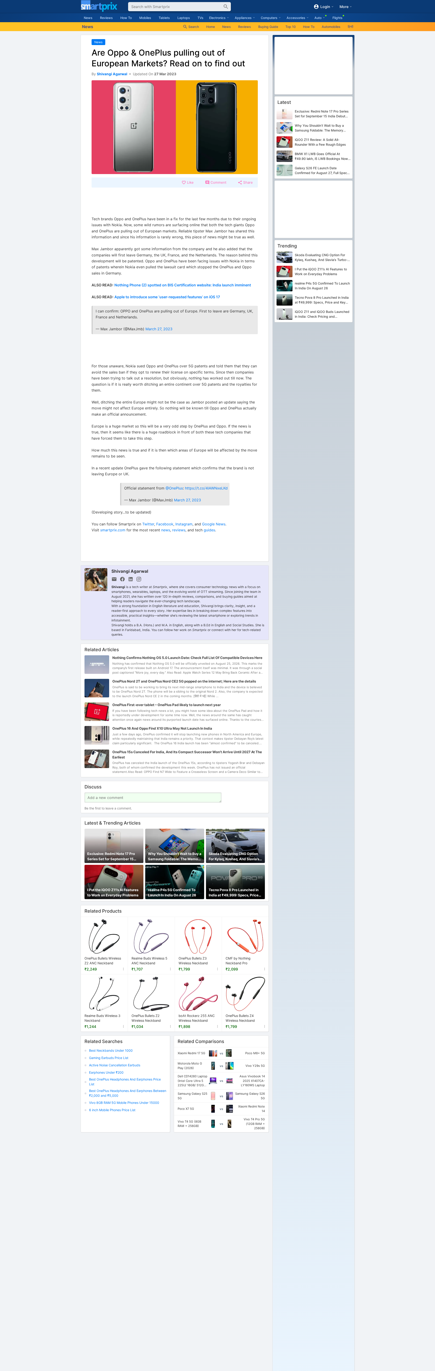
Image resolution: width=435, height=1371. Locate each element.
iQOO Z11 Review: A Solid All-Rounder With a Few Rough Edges (320, 142)
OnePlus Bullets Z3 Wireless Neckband (193, 960)
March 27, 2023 (158, 329)
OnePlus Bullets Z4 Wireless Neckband (240, 1018)
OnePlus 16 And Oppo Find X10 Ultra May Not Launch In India (162, 728)
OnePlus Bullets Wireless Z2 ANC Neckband (102, 960)
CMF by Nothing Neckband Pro (238, 960)
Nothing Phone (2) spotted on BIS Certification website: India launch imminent (182, 285)
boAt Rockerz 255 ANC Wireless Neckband (197, 1018)
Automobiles (331, 27)
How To (126, 18)
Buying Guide (268, 27)
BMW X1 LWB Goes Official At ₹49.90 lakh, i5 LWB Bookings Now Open (321, 156)
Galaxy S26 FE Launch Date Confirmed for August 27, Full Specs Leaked (322, 170)
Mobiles (145, 18)
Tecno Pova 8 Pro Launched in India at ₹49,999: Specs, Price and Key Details (233, 893)
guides (209, 530)
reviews (178, 530)
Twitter (148, 524)
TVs (200, 18)
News (88, 18)
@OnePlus (174, 488)
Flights (337, 18)
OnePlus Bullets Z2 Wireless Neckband (146, 1018)
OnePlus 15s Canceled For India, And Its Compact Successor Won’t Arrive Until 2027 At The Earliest (187, 755)
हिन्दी (350, 27)
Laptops (183, 18)
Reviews (106, 18)
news (165, 530)
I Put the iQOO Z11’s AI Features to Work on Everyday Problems (112, 892)
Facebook (164, 524)
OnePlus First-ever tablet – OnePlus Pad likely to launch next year (166, 705)
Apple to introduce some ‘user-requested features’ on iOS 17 (167, 297)
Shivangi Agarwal (129, 571)
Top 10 (290, 27)
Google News (213, 524)
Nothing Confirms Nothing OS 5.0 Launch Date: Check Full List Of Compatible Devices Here (187, 658)
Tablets (164, 18)
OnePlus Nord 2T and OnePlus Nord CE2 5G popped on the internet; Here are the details (184, 681)
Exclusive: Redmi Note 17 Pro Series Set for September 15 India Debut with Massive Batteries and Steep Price (111, 857)
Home (210, 27)
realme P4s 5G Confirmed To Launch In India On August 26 (172, 892)
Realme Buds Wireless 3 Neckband (102, 1018)
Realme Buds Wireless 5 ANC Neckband (149, 960)
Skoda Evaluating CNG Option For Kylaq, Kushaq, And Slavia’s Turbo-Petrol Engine (234, 857)
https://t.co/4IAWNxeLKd (206, 488)
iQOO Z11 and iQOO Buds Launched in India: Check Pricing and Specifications (322, 314)
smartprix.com (112, 530)
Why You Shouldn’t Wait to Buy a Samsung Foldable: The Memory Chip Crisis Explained (174, 857)
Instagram (183, 524)
